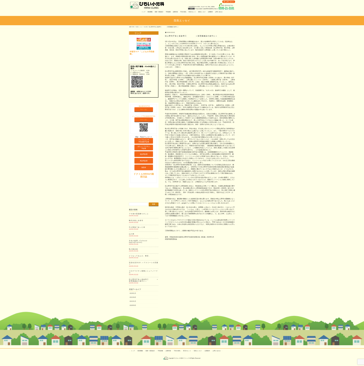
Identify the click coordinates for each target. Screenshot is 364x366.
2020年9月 (133, 305)
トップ (133, 350)
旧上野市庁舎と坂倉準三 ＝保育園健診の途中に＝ (143, 280)
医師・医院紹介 (150, 350)
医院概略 (140, 350)
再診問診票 (143, 161)
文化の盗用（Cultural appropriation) (138, 241)
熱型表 (143, 167)
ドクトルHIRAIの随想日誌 (144, 175)
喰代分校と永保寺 (136, 220)
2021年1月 (133, 301)
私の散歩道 (133, 249)
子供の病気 (177, 350)
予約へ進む (143, 109)
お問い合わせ (217, 350)
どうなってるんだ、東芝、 (140, 256)
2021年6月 (133, 297)
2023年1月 (133, 293)
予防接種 (160, 350)
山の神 (131, 234)
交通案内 (207, 350)
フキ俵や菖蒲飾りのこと (139, 214)
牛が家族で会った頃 (137, 227)
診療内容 (168, 350)
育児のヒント (187, 350)
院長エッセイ (198, 350)
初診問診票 (143, 154)
